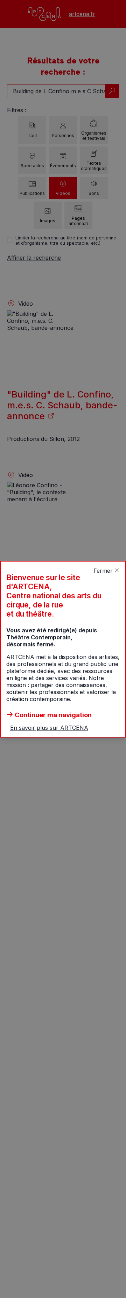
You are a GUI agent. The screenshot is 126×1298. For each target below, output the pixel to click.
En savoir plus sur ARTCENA (49, 727)
